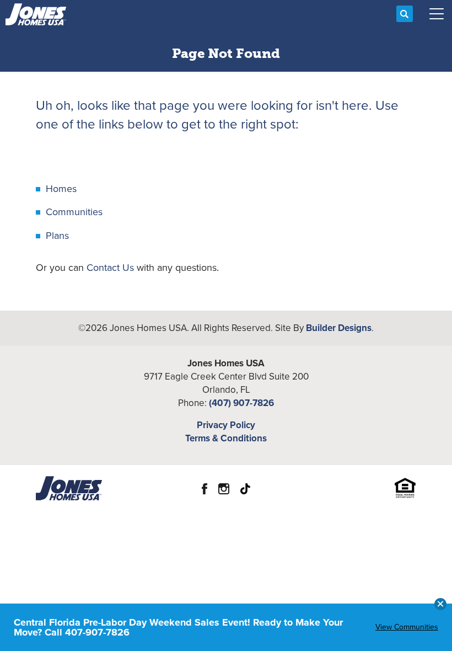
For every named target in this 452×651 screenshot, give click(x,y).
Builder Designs (339, 328)
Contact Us (110, 267)
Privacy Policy (226, 425)
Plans (57, 235)
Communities (74, 212)
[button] (404, 14)
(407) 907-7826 (241, 403)
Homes (61, 189)
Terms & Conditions (226, 438)
